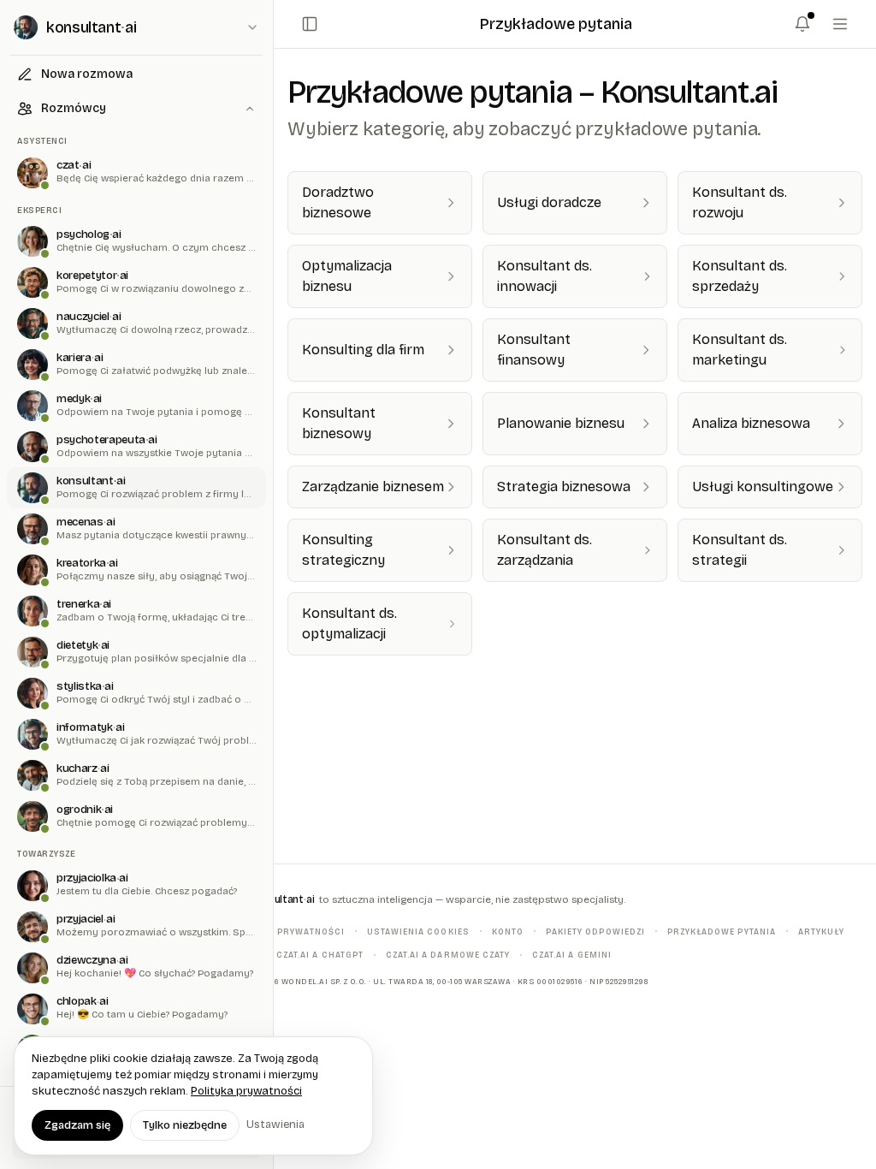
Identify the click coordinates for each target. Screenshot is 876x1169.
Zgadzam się (77, 1125)
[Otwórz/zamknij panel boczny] (309, 24)
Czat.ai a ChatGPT (320, 954)
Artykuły (821, 930)
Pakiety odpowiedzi (595, 930)
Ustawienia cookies (418, 930)
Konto (508, 930)
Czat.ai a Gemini (572, 954)
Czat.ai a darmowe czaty (448, 954)
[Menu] (840, 24)
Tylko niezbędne (185, 1125)
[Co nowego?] (802, 24)
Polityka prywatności (288, 930)
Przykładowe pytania (721, 930)
